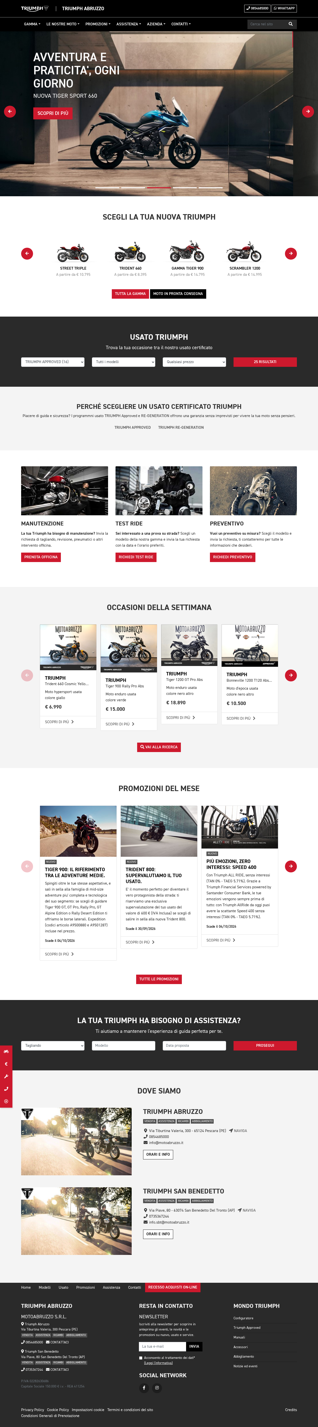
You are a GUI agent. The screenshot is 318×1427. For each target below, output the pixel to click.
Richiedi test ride (136, 557)
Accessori (241, 1347)
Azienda (154, 24)
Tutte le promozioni (159, 979)
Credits (291, 1410)
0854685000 (259, 8)
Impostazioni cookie (88, 1410)
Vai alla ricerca (161, 747)
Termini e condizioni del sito (130, 1410)
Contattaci (59, 1342)
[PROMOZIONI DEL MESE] (6, 1064)
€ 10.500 (236, 703)
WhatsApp (286, 8)
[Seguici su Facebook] (144, 1388)
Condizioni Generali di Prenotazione (50, 1416)
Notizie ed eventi (245, 1366)
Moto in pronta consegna (178, 294)
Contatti (179, 24)
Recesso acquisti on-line (172, 1287)
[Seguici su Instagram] (157, 1388)
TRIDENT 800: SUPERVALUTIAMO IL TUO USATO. (154, 875)
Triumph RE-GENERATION (181, 428)
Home (26, 1288)
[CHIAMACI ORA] (6, 1089)
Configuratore (243, 1318)
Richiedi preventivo (232, 557)
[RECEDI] (6, 1101)
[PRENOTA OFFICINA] (6, 1076)
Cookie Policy (58, 1410)
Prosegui (265, 1046)
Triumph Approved (247, 1328)
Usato (63, 1288)
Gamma (31, 24)
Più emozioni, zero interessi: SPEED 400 (231, 864)
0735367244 (34, 1370)
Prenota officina (41, 557)
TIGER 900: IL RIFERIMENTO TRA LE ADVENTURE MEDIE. (75, 872)
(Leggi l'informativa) (158, 1363)
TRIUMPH (176, 674)
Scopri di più (57, 722)
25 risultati (265, 362)
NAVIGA (240, 1131)
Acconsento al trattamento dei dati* (169, 1358)
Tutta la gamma (130, 294)
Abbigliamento (244, 1356)
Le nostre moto (61, 24)
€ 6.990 (53, 707)
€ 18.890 (176, 703)
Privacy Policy (32, 1410)
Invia (194, 1347)
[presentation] (10, 112)
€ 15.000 (115, 709)
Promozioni (96, 24)
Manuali (239, 1337)
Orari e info (158, 1155)
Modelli (45, 1288)
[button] (290, 24)
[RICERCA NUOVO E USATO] (6, 1052)
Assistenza (127, 24)
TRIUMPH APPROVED (133, 428)
